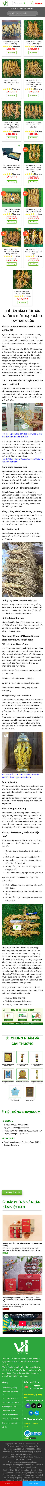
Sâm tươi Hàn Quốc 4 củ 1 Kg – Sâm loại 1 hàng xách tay (11, 251)
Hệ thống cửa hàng (9, 1406)
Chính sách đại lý (8, 1411)
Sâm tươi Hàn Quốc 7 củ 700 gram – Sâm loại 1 (11, 82)
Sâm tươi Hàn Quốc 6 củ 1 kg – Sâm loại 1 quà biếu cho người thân (33, 168)
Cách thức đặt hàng (9, 1388)
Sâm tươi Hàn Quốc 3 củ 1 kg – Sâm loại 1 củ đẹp (33, 251)
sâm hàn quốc (36, 1473)
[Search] (24, 3)
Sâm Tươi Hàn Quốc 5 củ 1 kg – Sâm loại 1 (22, 293)
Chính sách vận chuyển (10, 1402)
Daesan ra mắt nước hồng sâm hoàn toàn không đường (22, 1244)
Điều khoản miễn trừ (9, 1423)
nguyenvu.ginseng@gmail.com (16, 1128)
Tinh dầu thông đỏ (10, 1478)
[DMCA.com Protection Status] (30, 1438)
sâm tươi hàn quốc (17, 1475)
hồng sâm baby (24, 1478)
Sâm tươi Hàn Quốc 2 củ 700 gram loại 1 (33, 43)
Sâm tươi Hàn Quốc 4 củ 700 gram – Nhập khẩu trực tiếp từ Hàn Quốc (11, 126)
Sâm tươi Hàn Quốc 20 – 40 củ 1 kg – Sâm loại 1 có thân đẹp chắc (11, 167)
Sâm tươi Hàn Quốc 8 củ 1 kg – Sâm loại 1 (33, 210)
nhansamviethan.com (22, 1001)
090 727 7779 (16, 1125)
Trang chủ (14, 8)
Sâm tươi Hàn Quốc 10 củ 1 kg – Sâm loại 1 (11, 210)
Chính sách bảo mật (9, 1398)
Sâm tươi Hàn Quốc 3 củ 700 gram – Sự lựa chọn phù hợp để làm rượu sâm (33, 83)
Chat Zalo (35, 1483)
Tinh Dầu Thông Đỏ (22, 1473)
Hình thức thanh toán (10, 1415)
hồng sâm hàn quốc (34, 1475)
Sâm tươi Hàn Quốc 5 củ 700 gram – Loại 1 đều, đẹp (33, 125)
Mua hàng (11, 52)
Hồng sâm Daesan (31, 1480)
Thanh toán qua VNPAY (11, 1419)
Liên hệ (4, 1427)
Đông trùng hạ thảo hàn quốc (26, 1470)
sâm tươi (5, 1475)
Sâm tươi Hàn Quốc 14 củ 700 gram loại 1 (11, 43)
